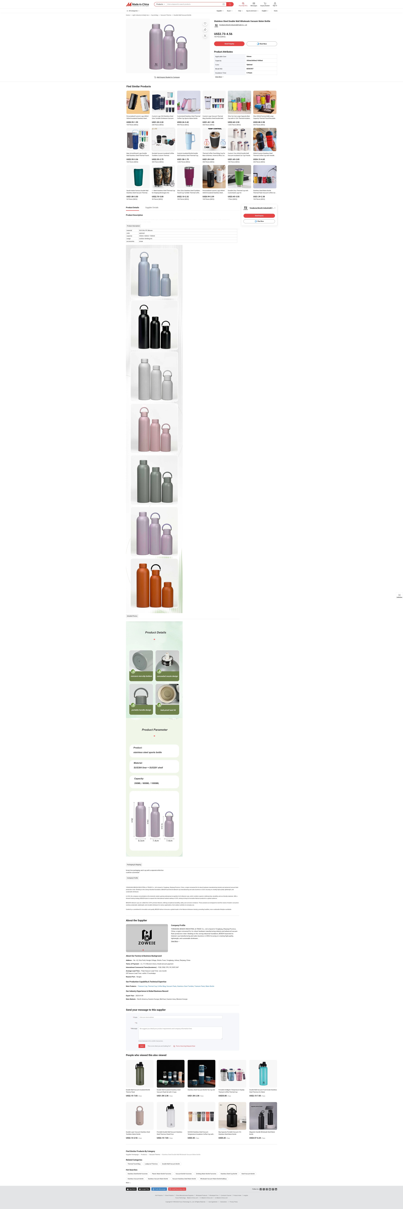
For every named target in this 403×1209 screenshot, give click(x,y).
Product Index (237, 1195)
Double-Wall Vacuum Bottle (182, 15)
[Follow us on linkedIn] (276, 1189)
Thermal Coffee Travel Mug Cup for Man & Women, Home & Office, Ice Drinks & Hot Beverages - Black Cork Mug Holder (214, 154)
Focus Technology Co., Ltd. (187, 1202)
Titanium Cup (142, 986)
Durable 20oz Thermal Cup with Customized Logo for (238, 192)
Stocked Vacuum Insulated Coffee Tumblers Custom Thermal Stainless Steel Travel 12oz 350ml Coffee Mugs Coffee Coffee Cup (163, 154)
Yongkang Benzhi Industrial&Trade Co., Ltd (233, 25)
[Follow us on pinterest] (273, 1189)
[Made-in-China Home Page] (137, 4)
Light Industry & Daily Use (140, 15)
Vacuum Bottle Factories (184, 1174)
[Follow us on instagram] (267, 1189)
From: (135, 1017)
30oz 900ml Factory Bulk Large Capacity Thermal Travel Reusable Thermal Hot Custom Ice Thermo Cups (264, 117)
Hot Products (159, 1195)
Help (239, 11)
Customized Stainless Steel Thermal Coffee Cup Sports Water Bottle (188, 117)
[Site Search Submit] (230, 4)
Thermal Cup (152, 986)
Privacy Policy (234, 1202)
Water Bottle (209, 986)
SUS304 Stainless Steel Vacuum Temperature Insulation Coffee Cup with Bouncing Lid (200, 1134)
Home (128, 15)
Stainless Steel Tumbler (185, 986)
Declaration (223, 1202)
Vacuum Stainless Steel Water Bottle (184, 1179)
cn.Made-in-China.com (221, 1198)
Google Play (144, 1189)
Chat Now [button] (263, 44)
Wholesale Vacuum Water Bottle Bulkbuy (213, 1179)
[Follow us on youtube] (270, 1189)
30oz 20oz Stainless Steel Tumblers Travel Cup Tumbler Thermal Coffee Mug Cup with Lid (188, 192)
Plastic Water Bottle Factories (161, 1174)
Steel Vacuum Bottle (248, 1174)
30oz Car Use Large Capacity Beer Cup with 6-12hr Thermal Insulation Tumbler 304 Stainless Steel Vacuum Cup (239, 117)
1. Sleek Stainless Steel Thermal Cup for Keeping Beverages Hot (163, 192)
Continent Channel (226, 1195)
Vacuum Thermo (165, 15)
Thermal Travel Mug (134, 1164)
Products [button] (159, 4)
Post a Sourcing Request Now (184, 1046)
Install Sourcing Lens (178, 1189)
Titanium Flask (199, 986)
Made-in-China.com (192, 1198)
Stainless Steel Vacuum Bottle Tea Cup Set (201, 1090)
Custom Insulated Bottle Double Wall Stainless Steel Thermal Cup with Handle (187, 154)
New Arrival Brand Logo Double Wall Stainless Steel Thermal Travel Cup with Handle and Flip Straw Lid (137, 154)
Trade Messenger (159, 1189)
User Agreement (212, 1202)
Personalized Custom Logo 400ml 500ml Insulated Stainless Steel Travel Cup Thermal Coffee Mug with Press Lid (137, 117)
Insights (245, 1195)
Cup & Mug (154, 15)
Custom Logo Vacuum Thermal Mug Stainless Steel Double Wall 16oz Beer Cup (213, 117)
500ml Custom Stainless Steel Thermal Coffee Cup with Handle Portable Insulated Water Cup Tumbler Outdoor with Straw (263, 154)
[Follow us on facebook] (261, 1189)
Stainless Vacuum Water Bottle (158, 1179)
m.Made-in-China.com (206, 1198)
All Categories (133, 11)
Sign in (275, 6)
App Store (131, 1189)
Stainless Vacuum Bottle (135, 1179)
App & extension (251, 11)
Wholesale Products (201, 1195)
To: (136, 1023)
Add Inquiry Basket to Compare (168, 77)
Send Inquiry (229, 44)
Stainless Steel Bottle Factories (138, 1174)
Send (141, 1046)
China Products (169, 1195)
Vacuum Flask (171, 986)
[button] (224, 4)
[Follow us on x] (264, 1189)
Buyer (229, 11)
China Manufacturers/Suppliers (185, 1195)
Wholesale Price (213, 1195)
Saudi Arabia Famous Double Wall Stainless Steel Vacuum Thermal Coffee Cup (137, 192)
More (128, 1183)
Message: (134, 1028)
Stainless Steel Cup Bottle (229, 1174)
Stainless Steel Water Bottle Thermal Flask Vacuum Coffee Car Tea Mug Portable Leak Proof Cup (264, 192)
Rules (275, 11)
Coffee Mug (162, 986)
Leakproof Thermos (151, 1164)
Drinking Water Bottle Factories (206, 1174)
